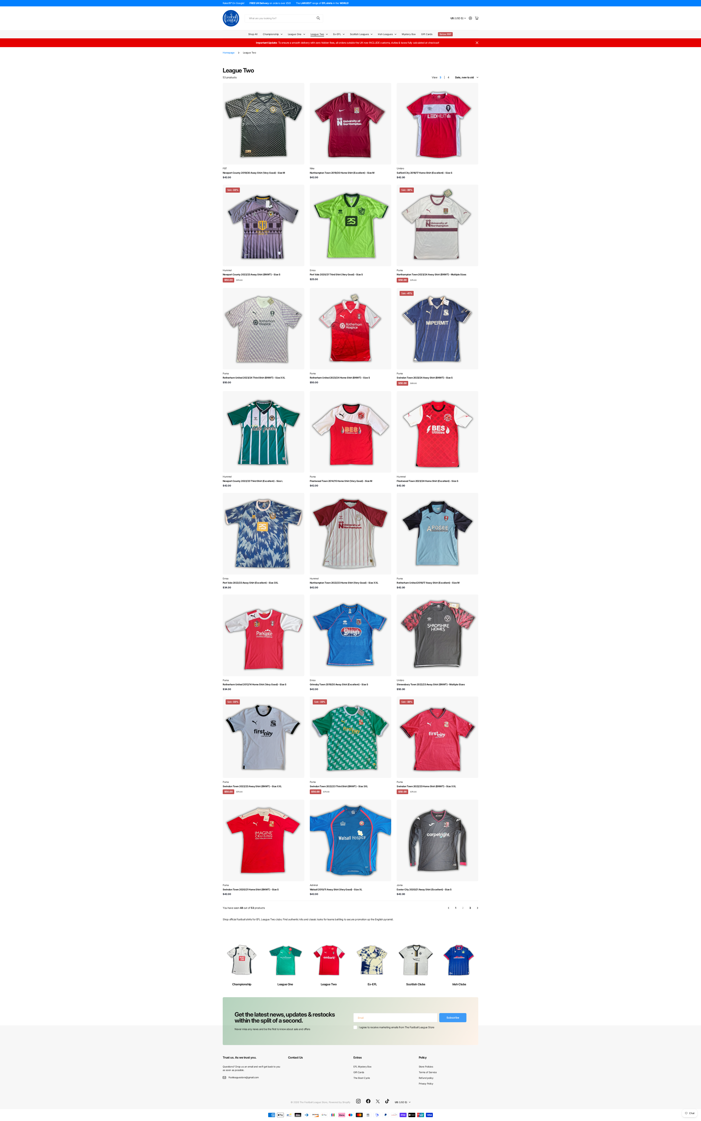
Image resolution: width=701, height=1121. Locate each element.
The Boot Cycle (361, 1077)
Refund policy (426, 1077)
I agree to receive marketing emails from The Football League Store (396, 1027)
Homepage (229, 52)
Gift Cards (426, 34)
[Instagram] (358, 1101)
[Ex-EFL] (372, 960)
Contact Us (295, 1057)
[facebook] (368, 1101)
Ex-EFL (372, 984)
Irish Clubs (459, 984)
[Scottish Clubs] (416, 960)
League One (285, 984)
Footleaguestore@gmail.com (244, 1077)
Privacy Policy (426, 1083)
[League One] (285, 960)
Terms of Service (428, 1072)
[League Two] (329, 960)
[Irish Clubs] (459, 960)
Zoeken (318, 18)
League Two (329, 984)
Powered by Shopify (339, 1102)
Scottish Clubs (415, 984)
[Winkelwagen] (476, 18)
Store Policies (426, 1066)
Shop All (252, 34)
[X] (378, 1101)
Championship (241, 984)
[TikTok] (387, 1101)
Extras (357, 1057)
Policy (423, 1057)
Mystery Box (409, 34)
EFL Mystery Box (362, 1066)
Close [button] (477, 42)
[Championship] (242, 960)
